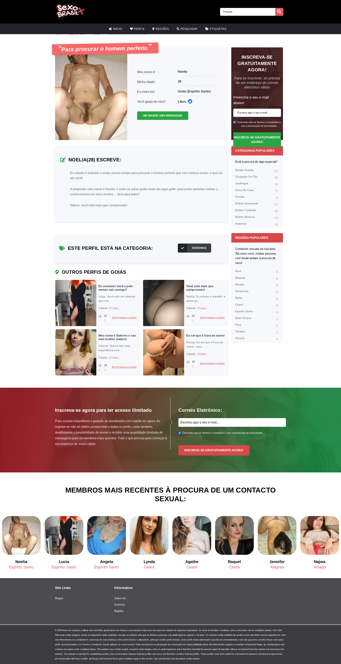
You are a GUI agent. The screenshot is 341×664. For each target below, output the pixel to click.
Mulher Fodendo (256, 211)
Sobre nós (120, 598)
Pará (256, 325)
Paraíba (256, 332)
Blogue (59, 598)
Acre (256, 271)
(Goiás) (114, 308)
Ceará (256, 305)
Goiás (182, 91)
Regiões (162, 28)
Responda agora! (124, 318)
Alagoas (256, 278)
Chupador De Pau (256, 177)
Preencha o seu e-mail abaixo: (251, 100)
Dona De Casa (256, 190)
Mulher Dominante (256, 204)
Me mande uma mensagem (162, 115)
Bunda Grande (256, 170)
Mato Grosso (256, 318)
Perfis (138, 28)
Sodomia (199, 247)
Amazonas (256, 292)
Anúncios (119, 604)
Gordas (256, 197)
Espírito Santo (256, 312)
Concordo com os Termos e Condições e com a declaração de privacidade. (259, 124)
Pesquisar (188, 28)
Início (117, 28)
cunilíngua (256, 184)
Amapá (256, 285)
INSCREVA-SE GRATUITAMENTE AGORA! (257, 140)
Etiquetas (217, 28)
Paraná (256, 339)
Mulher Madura (256, 217)
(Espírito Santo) (199, 91)
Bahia (256, 298)
